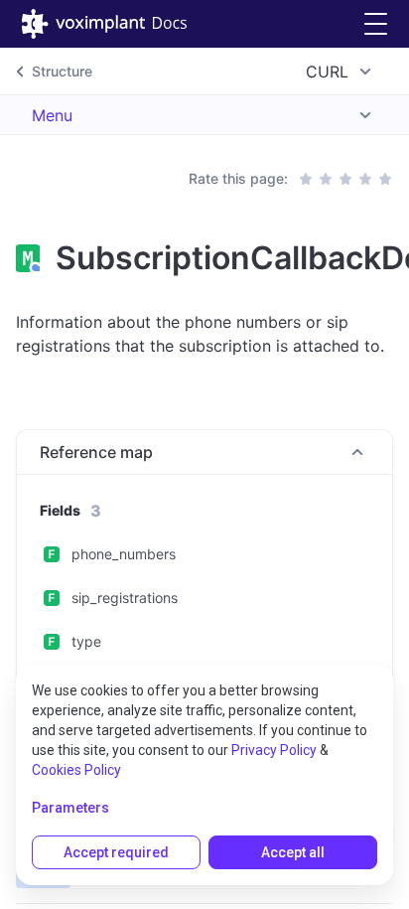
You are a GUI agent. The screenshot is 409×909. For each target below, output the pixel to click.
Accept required (116, 852)
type (86, 641)
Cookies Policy (76, 770)
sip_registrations (124, 597)
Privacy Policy (274, 750)
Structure (62, 71)
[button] (375, 24)
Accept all (293, 852)
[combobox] (341, 71)
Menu (52, 115)
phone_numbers (123, 553)
